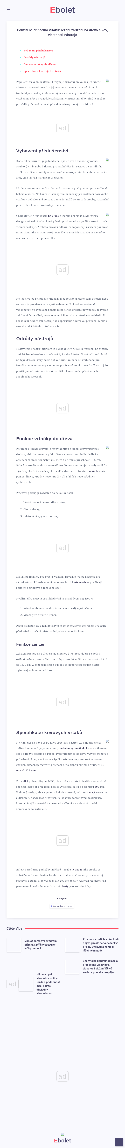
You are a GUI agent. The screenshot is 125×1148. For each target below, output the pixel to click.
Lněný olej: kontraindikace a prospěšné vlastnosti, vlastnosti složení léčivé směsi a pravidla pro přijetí (100, 966)
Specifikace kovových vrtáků (42, 71)
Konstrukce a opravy (62, 906)
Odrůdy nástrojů (34, 57)
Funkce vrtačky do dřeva (40, 64)
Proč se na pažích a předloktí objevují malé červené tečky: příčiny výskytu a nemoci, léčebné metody (100, 945)
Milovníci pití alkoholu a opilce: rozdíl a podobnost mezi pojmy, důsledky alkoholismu (48, 984)
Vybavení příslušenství (38, 50)
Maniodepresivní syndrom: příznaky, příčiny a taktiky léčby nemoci (40, 945)
